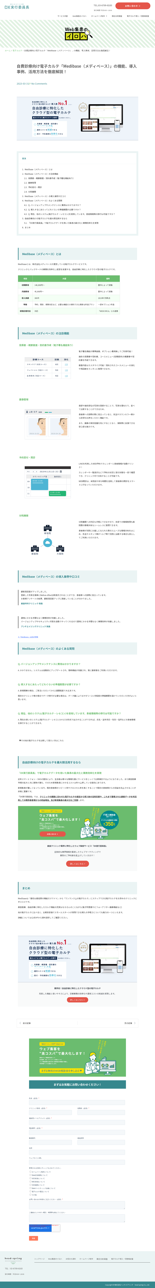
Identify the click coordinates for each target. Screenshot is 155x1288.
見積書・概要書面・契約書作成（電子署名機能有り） (51, 178)
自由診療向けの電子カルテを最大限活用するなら (46, 218)
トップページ (39, 1259)
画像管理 (32, 182)
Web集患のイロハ (79, 16)
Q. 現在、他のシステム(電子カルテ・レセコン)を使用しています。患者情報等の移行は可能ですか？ (71, 214)
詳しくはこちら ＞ (77, 1000)
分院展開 (32, 191)
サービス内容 (63, 16)
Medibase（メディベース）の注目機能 (41, 173)
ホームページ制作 (86, 1259)
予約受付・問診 (35, 187)
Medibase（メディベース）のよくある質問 (43, 200)
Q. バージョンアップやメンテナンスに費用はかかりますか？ (54, 205)
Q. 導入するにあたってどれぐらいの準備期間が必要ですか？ (54, 209)
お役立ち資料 (71, 1259)
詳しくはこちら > (77, 863)
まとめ (28, 227)
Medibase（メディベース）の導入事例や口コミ (45, 196)
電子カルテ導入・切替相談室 (138, 16)
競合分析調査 (117, 16)
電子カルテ (17, 50)
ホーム (8, 50)
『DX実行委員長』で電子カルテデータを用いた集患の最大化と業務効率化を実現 (63, 222)
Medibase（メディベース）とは (38, 169)
